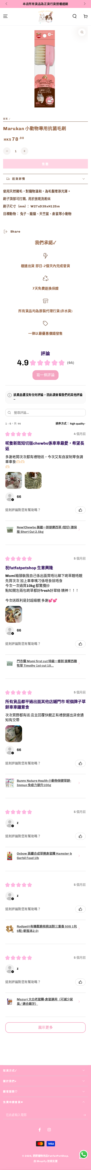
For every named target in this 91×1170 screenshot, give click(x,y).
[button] (74, 16)
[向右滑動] (84, 4)
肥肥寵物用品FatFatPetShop (50, 1155)
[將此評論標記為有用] (80, 510)
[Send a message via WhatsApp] (83, 1154)
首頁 (5, 119)
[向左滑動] (6, 4)
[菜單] (5, 16)
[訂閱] (85, 1115)
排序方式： (63, 423)
